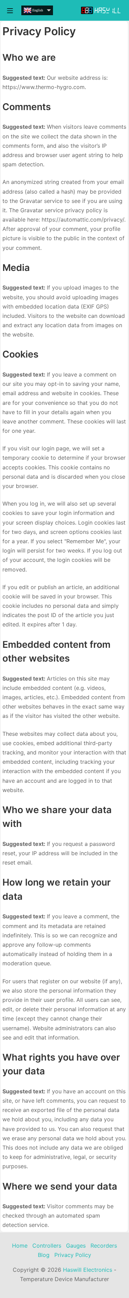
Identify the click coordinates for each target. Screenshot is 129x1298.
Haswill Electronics (87, 1269)
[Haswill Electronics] (101, 10)
